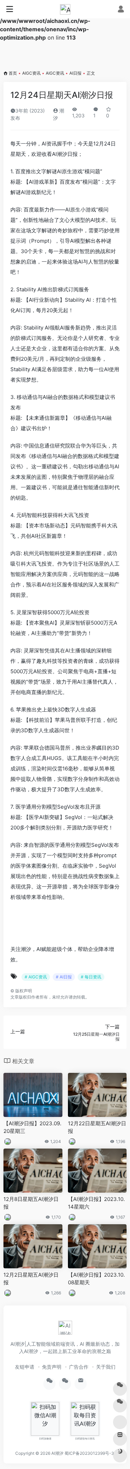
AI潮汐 (57, 1453)
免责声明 (51, 1367)
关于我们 (105, 1367)
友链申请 (24, 1367)
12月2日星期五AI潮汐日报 (31, 1278)
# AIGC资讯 (36, 976)
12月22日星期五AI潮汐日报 (97, 1127)
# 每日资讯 (91, 976)
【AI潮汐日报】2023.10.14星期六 (96, 1203)
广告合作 (78, 1367)
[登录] (120, 9)
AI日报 (75, 73)
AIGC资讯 (31, 73)
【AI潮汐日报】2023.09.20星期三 (32, 1127)
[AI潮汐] (65, 9)
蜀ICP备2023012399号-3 (89, 1453)
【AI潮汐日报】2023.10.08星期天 (96, 1278)
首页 (13, 73)
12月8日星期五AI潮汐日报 (31, 1203)
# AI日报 (64, 976)
